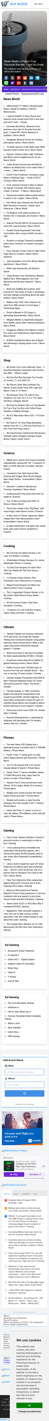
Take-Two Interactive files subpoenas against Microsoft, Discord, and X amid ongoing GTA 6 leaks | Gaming (23, 883)
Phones (9, 737)
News (7, 1316)
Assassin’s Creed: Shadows (21, 951)
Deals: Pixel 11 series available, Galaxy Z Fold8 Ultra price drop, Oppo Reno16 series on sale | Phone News (24, 775)
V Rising (12, 976)
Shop (7, 360)
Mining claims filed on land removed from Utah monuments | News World (24, 1209)
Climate (9, 627)
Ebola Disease (11, 1320)
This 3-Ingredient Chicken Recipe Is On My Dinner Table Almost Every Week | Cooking (24, 595)
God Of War (13, 981)
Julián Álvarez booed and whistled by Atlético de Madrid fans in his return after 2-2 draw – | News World (24, 167)
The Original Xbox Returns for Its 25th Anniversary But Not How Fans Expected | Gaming (23, 927)
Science (9, 453)
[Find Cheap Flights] (22, 1144)
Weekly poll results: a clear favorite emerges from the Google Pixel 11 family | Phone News (24, 803)
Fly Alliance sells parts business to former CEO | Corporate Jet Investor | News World (24, 216)
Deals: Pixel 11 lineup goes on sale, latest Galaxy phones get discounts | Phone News (24, 758)
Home (6, 1399)
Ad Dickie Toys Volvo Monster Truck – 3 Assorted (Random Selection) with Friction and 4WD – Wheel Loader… (24, 370)
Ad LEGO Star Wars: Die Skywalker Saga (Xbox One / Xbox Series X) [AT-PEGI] (26, 1283)
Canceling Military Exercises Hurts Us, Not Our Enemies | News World (25, 1233)
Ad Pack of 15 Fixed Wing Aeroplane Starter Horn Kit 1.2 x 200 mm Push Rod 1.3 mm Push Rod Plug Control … (24, 426)
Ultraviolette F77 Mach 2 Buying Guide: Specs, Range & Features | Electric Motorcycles (23, 109)
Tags (35, 1194)
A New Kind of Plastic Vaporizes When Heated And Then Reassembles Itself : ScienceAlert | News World (24, 518)
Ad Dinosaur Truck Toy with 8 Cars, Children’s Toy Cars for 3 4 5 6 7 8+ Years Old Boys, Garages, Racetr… (23, 398)
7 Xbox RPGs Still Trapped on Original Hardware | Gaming (24, 1291)
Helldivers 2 (13, 1007)
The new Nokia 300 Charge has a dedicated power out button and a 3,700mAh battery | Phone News (24, 747)
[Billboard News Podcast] (14, 1150)
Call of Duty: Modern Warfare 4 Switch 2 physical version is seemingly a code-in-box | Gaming (24, 840)
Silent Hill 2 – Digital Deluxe (21, 959)
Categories (8, 1362)
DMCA (3, 1402)
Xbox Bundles (14, 1027)
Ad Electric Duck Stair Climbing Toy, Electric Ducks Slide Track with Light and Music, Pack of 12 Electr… (23, 387)
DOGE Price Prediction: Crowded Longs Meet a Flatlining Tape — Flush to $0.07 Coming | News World (24, 177)
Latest (16, 1194)
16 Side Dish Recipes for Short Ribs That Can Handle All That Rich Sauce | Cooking (22, 570)
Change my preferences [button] (30, 1411)
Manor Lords (14, 1023)
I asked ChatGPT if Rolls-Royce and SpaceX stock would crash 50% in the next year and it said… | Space (24, 119)
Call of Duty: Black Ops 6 (19, 1011)
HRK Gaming (14, 1036)
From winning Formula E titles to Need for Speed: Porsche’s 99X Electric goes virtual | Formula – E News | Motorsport (23, 188)
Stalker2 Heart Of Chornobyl (21, 963)
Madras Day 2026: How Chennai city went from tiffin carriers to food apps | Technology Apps (22, 305)
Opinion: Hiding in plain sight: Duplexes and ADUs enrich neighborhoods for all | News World (23, 157)
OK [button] (29, 1405)
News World (12, 99)
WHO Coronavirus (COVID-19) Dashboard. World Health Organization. (23, 1323)
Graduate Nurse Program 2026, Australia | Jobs (22, 1201)
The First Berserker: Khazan (21, 1003)
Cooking (9, 546)
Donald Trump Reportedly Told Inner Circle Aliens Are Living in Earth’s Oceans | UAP (23, 233)
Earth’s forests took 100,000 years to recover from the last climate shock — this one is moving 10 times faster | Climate (23, 670)
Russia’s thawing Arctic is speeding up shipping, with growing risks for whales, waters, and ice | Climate (23, 720)
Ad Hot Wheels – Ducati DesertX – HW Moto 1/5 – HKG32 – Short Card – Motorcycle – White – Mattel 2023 (25, 1301)
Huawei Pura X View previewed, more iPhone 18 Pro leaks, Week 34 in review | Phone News (23, 785)
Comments (26, 1194)
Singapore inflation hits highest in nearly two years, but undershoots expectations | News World (24, 333)
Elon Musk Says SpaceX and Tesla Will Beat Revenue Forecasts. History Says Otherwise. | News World (23, 205)
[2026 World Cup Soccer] (14, 1185)
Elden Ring (13, 968)
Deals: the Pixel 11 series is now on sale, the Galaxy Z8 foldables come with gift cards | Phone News (24, 813)
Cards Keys (13, 1032)
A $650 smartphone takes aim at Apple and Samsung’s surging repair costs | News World (24, 343)
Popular (6, 1194)
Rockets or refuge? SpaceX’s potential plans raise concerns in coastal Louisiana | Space (24, 243)
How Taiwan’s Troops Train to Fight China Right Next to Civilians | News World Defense (24, 254)
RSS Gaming (6, 1405)
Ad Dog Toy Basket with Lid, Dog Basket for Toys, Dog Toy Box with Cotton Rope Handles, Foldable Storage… (24, 408)
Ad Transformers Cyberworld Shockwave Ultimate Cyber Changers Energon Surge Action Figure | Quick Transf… (24, 436)
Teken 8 (11, 972)
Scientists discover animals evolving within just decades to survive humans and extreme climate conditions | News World (25, 1244)
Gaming (9, 830)
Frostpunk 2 (13, 955)
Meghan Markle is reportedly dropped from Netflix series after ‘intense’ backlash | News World (24, 322)
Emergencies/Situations (15, 1318)
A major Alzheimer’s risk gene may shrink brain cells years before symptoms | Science (24, 529)
